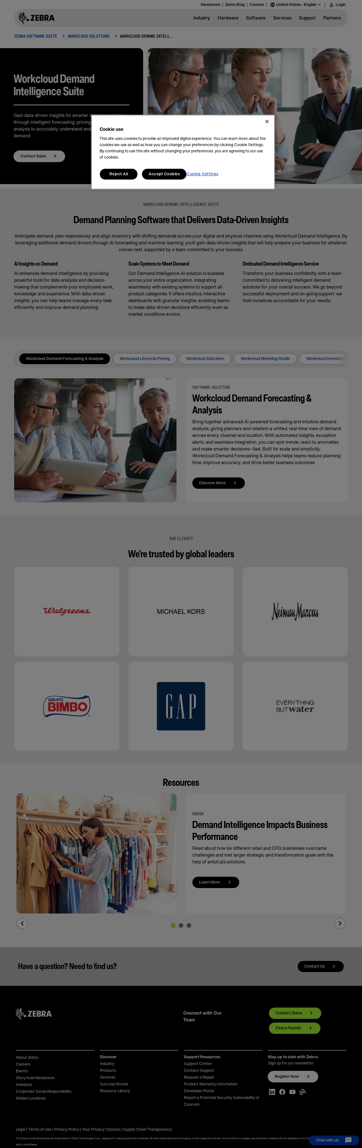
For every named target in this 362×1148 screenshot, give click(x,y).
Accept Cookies (164, 174)
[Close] (267, 121)
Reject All (118, 174)
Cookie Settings (202, 174)
